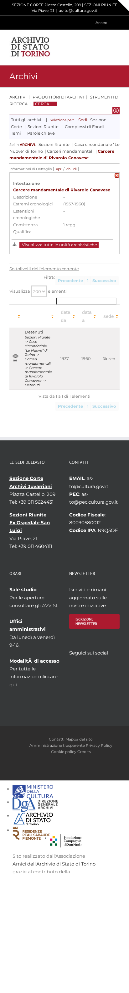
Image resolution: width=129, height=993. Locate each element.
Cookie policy (63, 751)
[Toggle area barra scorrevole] (123, 5)
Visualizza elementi (38, 291)
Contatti (56, 739)
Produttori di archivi (58, 97)
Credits (84, 751)
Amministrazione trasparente (57, 745)
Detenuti (34, 332)
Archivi (18, 97)
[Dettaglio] (15, 360)
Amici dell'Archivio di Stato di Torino (54, 864)
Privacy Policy (99, 745)
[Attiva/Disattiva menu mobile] (117, 47)
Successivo (104, 280)
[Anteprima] (15, 356)
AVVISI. (50, 605)
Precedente (70, 280)
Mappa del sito (79, 739)
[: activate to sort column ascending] (15, 316)
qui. (13, 685)
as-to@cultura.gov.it (78, 10)
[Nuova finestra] (65, 838)
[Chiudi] (117, 176)
